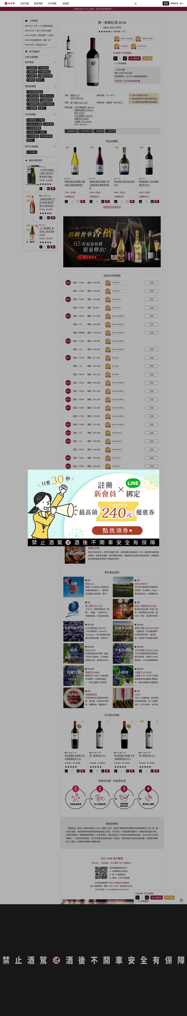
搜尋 (166, 3)
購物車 (175, 3)
